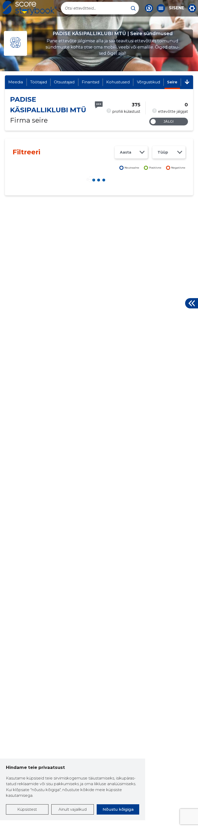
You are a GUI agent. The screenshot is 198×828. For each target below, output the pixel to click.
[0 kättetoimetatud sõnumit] (99, 104)
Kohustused (118, 81)
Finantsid (90, 81)
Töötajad (38, 81)
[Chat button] (149, 8)
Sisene (176, 8)
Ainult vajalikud (73, 809)
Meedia (15, 81)
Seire (172, 81)
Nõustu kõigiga (118, 809)
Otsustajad (64, 81)
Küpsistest (27, 809)
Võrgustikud (148, 81)
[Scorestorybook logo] (30, 8)
